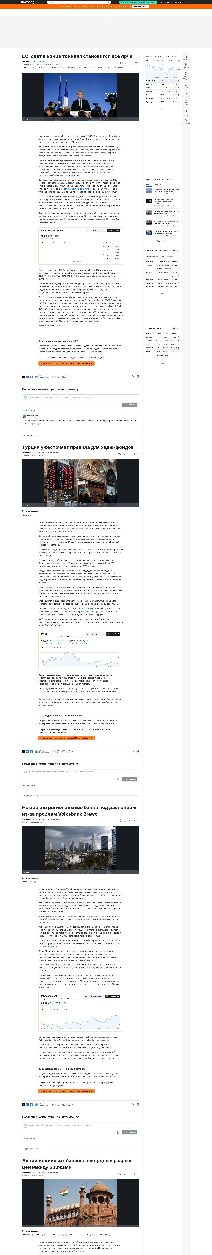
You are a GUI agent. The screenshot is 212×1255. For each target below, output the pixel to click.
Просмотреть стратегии (78, 637)
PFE (47, 276)
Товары (166, 56)
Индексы (158, 56)
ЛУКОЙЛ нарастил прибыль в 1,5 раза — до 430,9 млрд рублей (166, 222)
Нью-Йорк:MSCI (87, 608)
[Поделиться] (119, 63)
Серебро (149, 91)
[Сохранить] (125, 63)
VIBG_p (46, 309)
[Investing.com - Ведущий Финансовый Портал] (30, 2)
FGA (67, 286)
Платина (149, 95)
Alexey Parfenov (32, 415)
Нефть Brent (150, 81)
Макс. (65, 243)
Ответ (27, 424)
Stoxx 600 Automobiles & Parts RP (76, 189)
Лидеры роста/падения (157, 250)
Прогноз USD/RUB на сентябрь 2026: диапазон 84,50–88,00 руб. (166, 232)
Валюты (149, 56)
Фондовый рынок (39, 61)
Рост (162, 256)
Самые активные (152, 256)
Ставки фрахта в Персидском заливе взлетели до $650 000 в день (166, 190)
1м (50, 243)
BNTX (74, 276)
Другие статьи (162, 241)
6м (54, 243)
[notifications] (185, 2)
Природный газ (151, 102)
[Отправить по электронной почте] (63, 376)
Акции (174, 56)
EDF (110, 300)
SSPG (70, 196)
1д (43, 243)
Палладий (149, 98)
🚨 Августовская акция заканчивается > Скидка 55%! (138, 2)
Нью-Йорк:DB (50, 946)
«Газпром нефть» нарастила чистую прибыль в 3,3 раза (166, 212)
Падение (170, 256)
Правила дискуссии (28, 410)
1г (57, 243)
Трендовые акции (154, 328)
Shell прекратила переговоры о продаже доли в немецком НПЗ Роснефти (165, 201)
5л (61, 243)
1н (46, 243)
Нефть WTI (150, 84)
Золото (148, 88)
